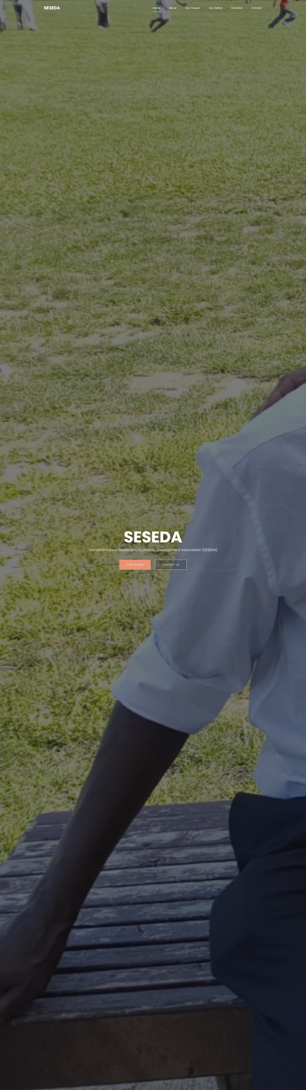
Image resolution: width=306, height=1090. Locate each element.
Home (156, 8)
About (173, 8)
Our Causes (192, 8)
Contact (257, 8)
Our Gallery (216, 8)
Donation (237, 8)
